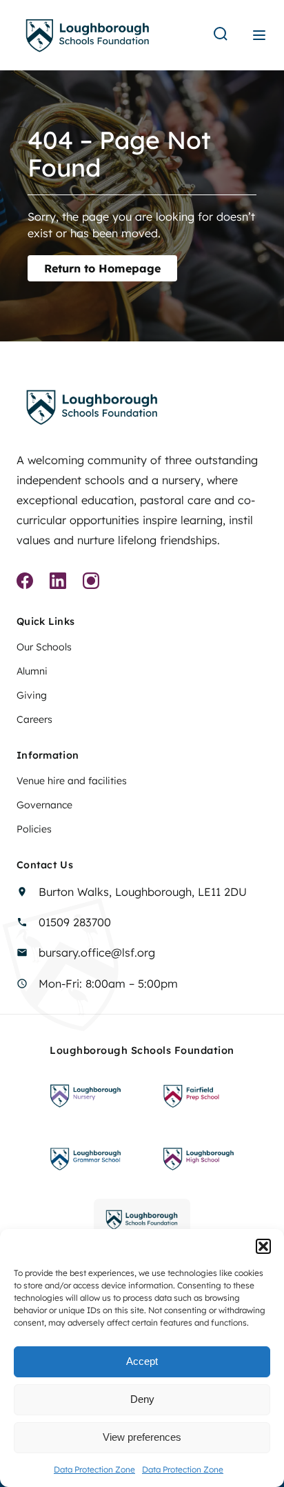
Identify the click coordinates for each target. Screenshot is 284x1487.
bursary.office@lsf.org (97, 952)
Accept (142, 1361)
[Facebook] (25, 582)
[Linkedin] (58, 582)
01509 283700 (75, 922)
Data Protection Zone (94, 1469)
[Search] (220, 35)
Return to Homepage (102, 268)
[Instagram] (91, 582)
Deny (142, 1399)
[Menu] (259, 35)
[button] (263, 1246)
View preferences (142, 1437)
